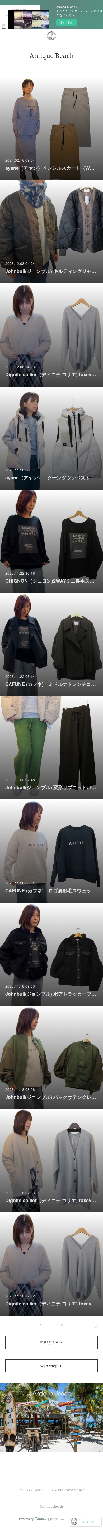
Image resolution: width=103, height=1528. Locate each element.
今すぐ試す (66, 22)
